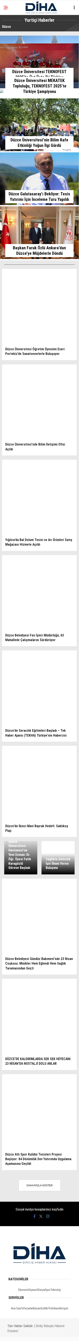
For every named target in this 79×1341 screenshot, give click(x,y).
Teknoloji (13, 68)
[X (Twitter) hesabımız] (31, 1334)
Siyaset (11, 43)
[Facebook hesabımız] (16, 1334)
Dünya (10, 51)
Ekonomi (11, 34)
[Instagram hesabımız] (47, 1334)
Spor (9, 60)
